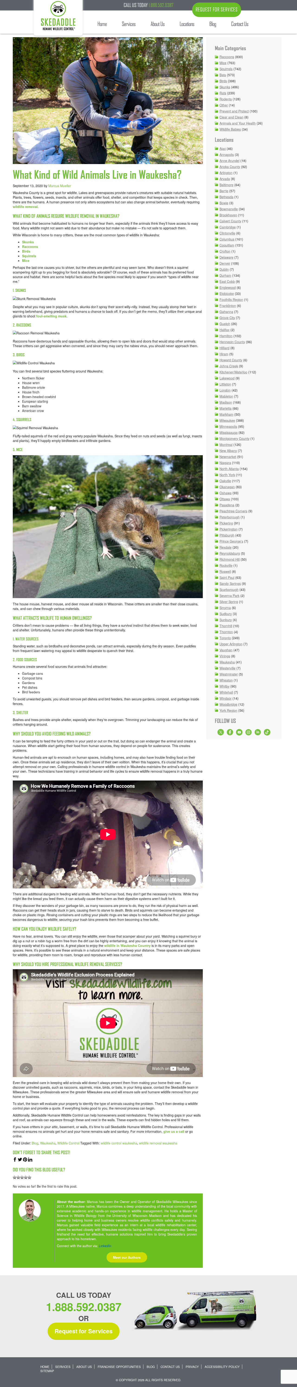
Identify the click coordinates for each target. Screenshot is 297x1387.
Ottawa (225, 499)
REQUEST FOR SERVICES (217, 9)
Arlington (226, 172)
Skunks (28, 242)
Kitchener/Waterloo (233, 372)
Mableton (226, 396)
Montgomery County (234, 438)
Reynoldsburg (230, 553)
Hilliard (224, 348)
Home (44, 1366)
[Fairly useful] (26, 1177)
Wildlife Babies (230, 129)
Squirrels (29, 256)
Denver (225, 263)
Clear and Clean (231, 117)
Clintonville (227, 233)
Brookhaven (228, 215)
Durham (225, 275)
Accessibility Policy (222, 1366)
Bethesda (226, 196)
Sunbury (226, 619)
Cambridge (228, 227)
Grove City (227, 317)
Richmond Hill (230, 559)
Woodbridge (228, 704)
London (225, 390)
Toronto (225, 638)
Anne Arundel (229, 160)
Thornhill (226, 625)
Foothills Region (231, 299)
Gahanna (226, 311)
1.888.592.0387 (161, 5)
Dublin (224, 269)
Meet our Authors (127, 1257)
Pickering (226, 523)
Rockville (226, 565)
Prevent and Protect (234, 111)
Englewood (228, 287)
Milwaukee (227, 420)
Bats (223, 74)
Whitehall (226, 692)
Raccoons (30, 246)
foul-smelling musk (51, 316)
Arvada (225, 178)
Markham (226, 414)
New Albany (228, 450)
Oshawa (226, 493)
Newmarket (228, 456)
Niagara (225, 462)
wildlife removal (25, 206)
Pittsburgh (227, 535)
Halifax (224, 329)
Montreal (226, 444)
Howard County (231, 360)
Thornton (226, 631)
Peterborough (230, 517)
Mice (25, 260)
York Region (228, 710)
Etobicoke (227, 293)
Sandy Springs (230, 583)
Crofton (225, 251)
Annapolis (227, 154)
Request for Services (84, 1331)
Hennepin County (232, 341)
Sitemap (47, 1371)
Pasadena (227, 505)
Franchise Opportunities (119, 1366)
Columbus (227, 239)
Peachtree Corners (233, 511)
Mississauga (229, 432)
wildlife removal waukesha (158, 1143)
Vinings (225, 656)
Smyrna (225, 607)
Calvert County (230, 221)
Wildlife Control (68, 1143)
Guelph (225, 323)
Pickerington (229, 529)
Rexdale (226, 547)
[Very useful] (29, 1177)
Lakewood (227, 378)
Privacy (192, 1366)
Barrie (224, 190)
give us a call (173, 1131)
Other (224, 105)
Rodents (226, 99)
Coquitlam (227, 245)
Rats (223, 93)
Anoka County (230, 166)
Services (63, 1366)
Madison (226, 402)
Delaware (226, 257)
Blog (35, 1143)
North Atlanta (229, 468)
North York (227, 474)
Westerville (228, 668)
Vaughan (226, 650)
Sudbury (226, 613)
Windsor (226, 698)
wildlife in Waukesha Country (127, 945)
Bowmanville (229, 209)
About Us (84, 1366)
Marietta (226, 408)
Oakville (225, 480)
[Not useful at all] (14, 1177)
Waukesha (47, 1143)
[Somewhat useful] (18, 1177)
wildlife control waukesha (119, 1143)
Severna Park (229, 595)
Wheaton (226, 680)
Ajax (223, 148)
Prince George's (231, 541)
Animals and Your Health (238, 123)
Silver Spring (229, 601)
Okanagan (227, 486)
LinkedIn (105, 1245)
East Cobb (227, 281)
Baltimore (226, 184)
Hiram (224, 354)
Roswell (225, 571)
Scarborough (229, 589)
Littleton (225, 384)
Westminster (229, 674)
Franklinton (228, 305)
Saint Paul (227, 577)
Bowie (224, 203)
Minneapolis (228, 426)
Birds (26, 251)
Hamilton (226, 335)
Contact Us (170, 1366)
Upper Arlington (231, 644)
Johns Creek (229, 366)
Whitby (224, 686)
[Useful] (22, 1177)
